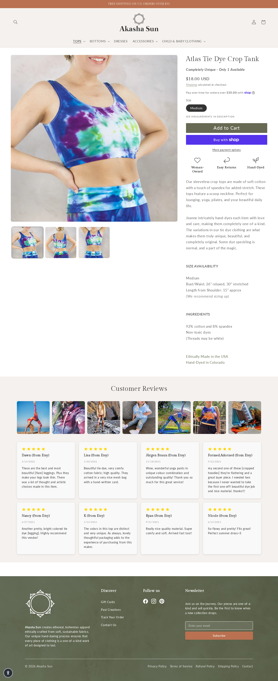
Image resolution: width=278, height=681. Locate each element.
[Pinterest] (161, 601)
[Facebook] (145, 601)
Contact (247, 666)
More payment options (226, 149)
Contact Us (108, 625)
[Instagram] (153, 601)
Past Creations (111, 609)
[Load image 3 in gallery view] (94, 242)
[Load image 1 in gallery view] (27, 242)
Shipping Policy (228, 666)
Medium (196, 108)
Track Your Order (112, 617)
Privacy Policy (157, 666)
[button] (15, 22)
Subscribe (219, 635)
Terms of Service (181, 666)
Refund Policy (205, 666)
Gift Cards (108, 602)
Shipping (191, 84)
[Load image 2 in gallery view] (60, 242)
